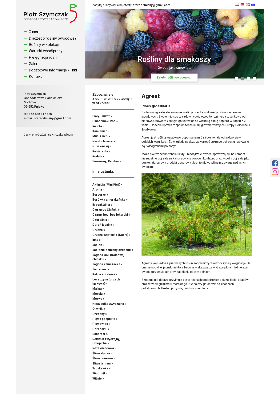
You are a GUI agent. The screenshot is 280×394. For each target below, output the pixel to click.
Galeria (34, 64)
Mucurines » (101, 136)
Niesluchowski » (103, 141)
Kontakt (35, 76)
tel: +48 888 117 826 (38, 114)
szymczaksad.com (60, 134)
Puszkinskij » (101, 146)
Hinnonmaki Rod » (105, 121)
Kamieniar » (100, 131)
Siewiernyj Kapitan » (106, 161)
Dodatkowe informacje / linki (53, 70)
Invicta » (98, 126)
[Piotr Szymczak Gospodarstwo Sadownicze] (50, 22)
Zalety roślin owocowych (174, 77)
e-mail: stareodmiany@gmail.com (47, 118)
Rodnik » (98, 156)
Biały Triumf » (102, 116)
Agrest (151, 96)
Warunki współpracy (45, 51)
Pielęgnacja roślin (43, 57)
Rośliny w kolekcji (44, 44)
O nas (33, 32)
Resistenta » (101, 151)
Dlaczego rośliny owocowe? (52, 38)
